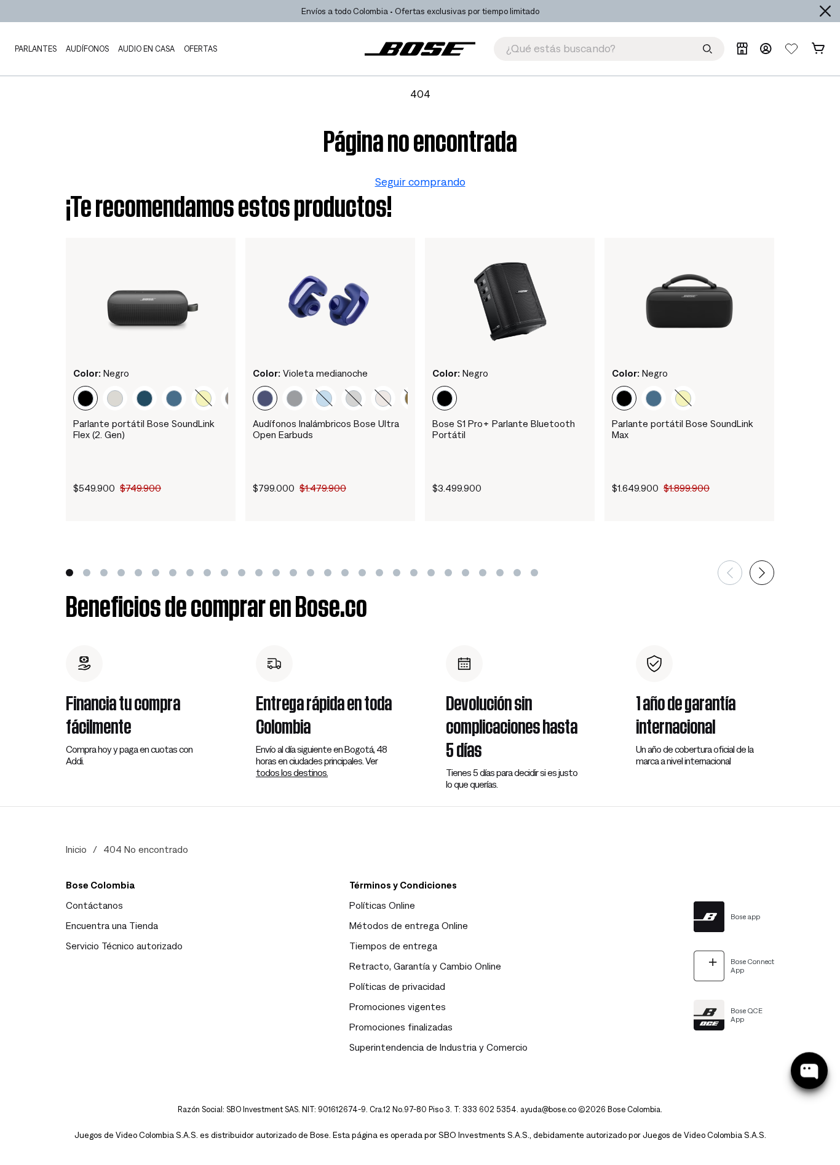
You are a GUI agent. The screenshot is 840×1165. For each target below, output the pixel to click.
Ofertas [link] (200, 48)
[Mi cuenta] (765, 48)
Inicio (76, 849)
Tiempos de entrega (393, 945)
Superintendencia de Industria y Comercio (438, 1047)
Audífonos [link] (87, 48)
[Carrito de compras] (818, 48)
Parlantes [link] (36, 48)
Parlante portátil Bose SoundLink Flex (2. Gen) (143, 429)
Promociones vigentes (397, 1006)
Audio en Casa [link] (146, 48)
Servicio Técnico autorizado (124, 945)
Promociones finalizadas (401, 1026)
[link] (420, 49)
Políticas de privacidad (397, 986)
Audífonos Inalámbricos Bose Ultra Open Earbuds (326, 429)
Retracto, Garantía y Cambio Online (425, 965)
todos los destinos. (292, 772)
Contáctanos (94, 905)
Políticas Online (382, 905)
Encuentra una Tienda (112, 925)
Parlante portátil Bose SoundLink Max (682, 429)
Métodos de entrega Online (408, 925)
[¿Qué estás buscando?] (707, 48)
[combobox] (609, 49)
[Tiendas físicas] (742, 48)
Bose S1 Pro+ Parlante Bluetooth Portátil (503, 429)
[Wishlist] (791, 48)
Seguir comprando (420, 181)
